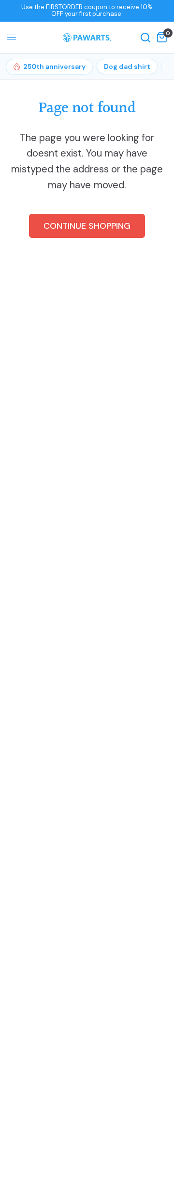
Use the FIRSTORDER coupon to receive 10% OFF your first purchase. (87, 10)
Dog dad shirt (127, 66)
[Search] (145, 37)
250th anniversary (54, 66)
